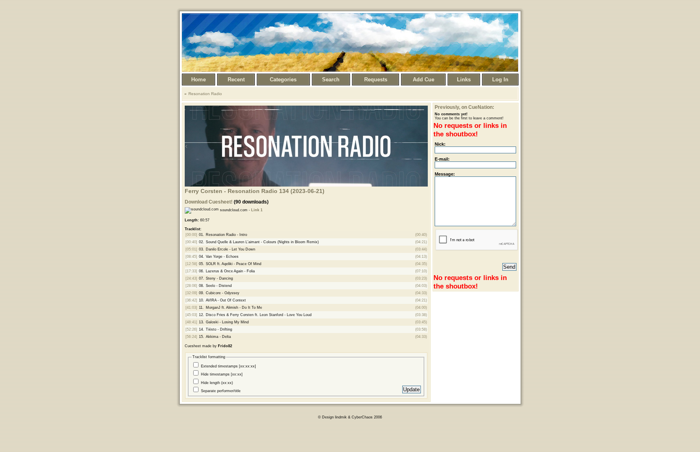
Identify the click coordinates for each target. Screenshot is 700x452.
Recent (236, 79)
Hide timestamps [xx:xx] (222, 374)
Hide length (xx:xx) (217, 383)
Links (464, 79)
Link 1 (256, 210)
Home (198, 79)
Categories (283, 79)
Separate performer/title (221, 391)
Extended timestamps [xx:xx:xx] (228, 366)
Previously (447, 107)
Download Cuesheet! (209, 202)
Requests (375, 79)
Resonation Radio (205, 93)
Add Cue (423, 79)
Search (330, 79)
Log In (500, 79)
